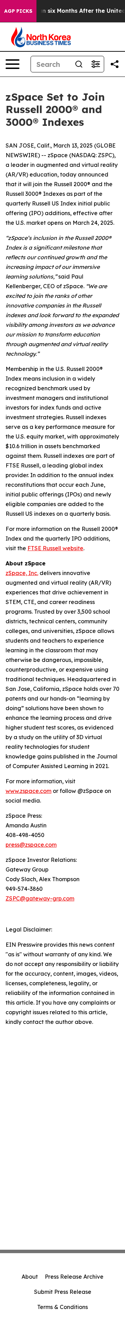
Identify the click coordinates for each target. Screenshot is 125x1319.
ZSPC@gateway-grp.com (40, 898)
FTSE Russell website (55, 548)
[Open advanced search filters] (95, 64)
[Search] (78, 64)
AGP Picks (18, 11)
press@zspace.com (31, 844)
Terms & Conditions (62, 1306)
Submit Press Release (62, 1291)
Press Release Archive (74, 1276)
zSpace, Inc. (22, 573)
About (30, 1276)
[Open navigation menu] (12, 64)
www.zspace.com (28, 790)
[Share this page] (114, 64)
